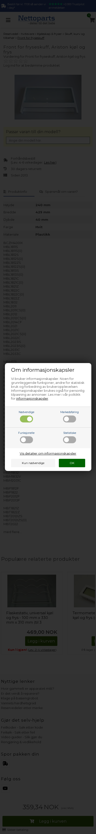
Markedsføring (69, 412)
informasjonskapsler (32, 398)
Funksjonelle (26, 433)
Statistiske (69, 433)
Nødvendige (26, 412)
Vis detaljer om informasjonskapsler (48, 453)
